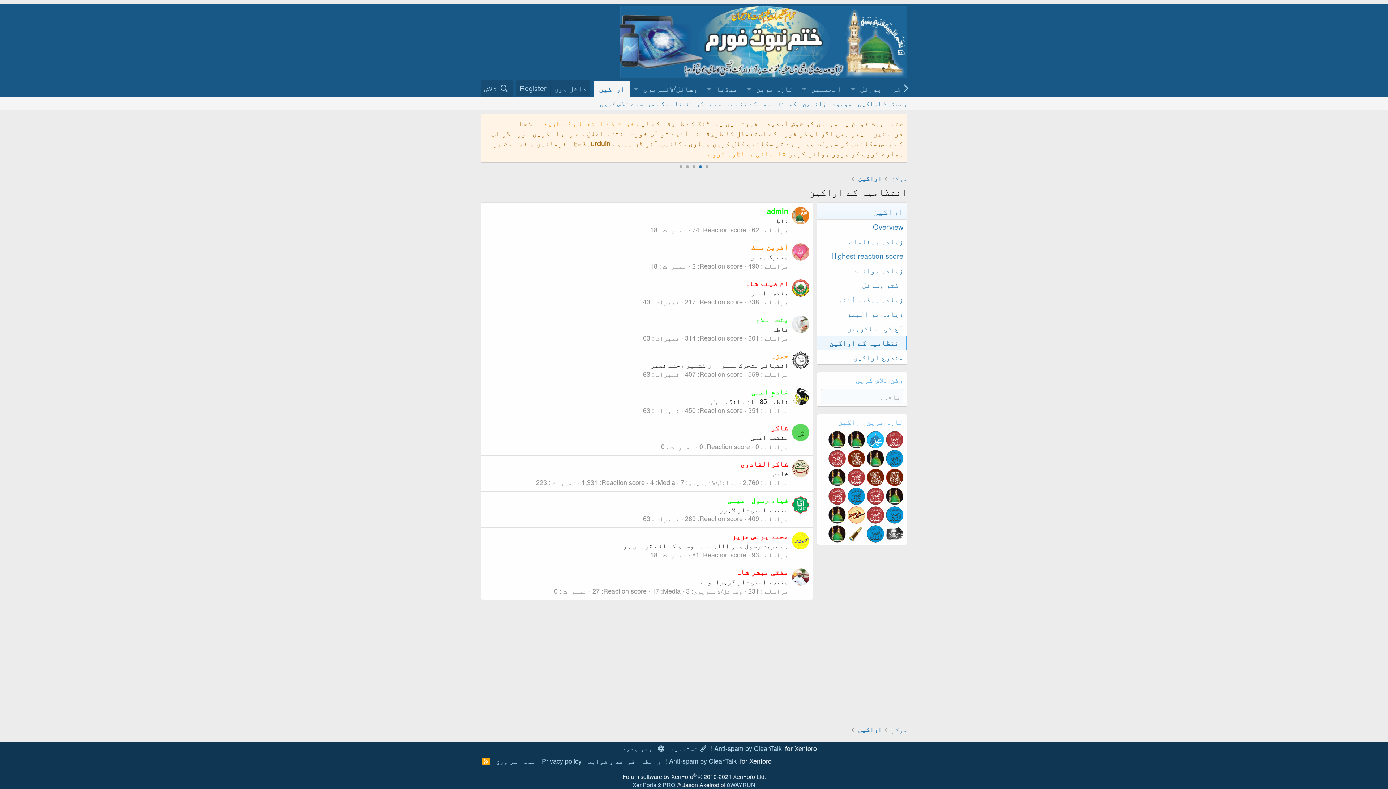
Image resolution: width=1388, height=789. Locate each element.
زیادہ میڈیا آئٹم (870, 299)
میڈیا (727, 88)
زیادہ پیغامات (876, 241)
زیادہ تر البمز (875, 313)
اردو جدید (640, 748)
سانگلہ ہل (728, 401)
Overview (888, 226)
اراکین (612, 88)
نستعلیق (685, 748)
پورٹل (871, 88)
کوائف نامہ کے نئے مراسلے (753, 103)
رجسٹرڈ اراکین (882, 103)
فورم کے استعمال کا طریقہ (586, 123)
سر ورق (507, 760)
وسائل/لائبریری (670, 88)
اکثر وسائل (882, 284)
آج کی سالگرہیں (875, 328)
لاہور (728, 509)
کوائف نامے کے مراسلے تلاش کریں (652, 103)
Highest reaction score (867, 255)
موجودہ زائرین (827, 103)
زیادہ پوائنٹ (878, 270)
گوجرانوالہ (716, 581)
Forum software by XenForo (694, 776)
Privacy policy (562, 760)
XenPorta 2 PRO (654, 785)
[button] (853, 89)
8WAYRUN (741, 785)
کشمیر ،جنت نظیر (678, 365)
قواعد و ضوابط (611, 760)
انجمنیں (826, 88)
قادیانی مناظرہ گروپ (747, 153)
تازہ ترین (774, 88)
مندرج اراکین (878, 357)
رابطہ (651, 760)
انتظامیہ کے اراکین (866, 342)
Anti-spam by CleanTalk (748, 748)
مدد (530, 760)
